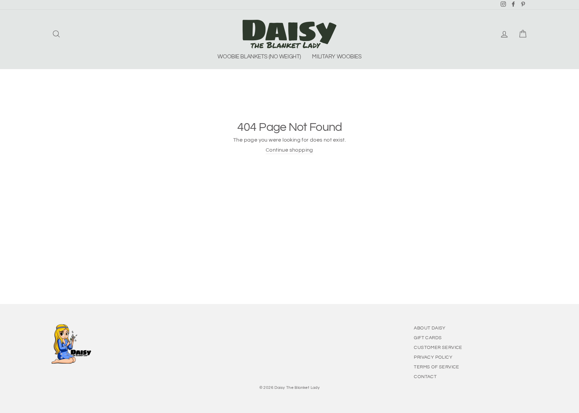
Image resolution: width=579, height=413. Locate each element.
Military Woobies (336, 57)
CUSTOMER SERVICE (438, 347)
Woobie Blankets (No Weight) (259, 57)
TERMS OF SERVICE (436, 367)
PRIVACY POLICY (433, 357)
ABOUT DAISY (429, 328)
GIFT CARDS (428, 337)
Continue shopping (289, 150)
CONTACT (425, 376)
